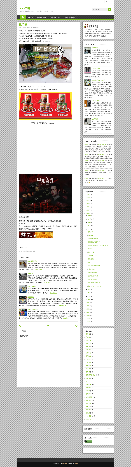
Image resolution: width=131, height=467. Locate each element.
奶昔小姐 (88, 343)
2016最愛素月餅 (32, 261)
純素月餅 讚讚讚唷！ (94, 266)
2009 (88, 318)
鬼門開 (23, 24)
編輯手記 (95, 119)
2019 (88, 207)
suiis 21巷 (25, 8)
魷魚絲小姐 (25, 251)
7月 (89, 289)
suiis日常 (88, 416)
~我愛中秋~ (31, 297)
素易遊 (88, 372)
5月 (89, 296)
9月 (89, 226)
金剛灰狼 (88, 356)
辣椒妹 (88, 391)
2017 (88, 210)
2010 (88, 315)
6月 (89, 293)
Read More (38, 270)
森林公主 (88, 384)
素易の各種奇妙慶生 (94, 283)
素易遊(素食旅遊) (56, 17)
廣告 (89, 262)
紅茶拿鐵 (88, 362)
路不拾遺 (30, 274)
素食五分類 (91, 252)
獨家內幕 (32, 251)
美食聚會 (88, 365)
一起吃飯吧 (91, 269)
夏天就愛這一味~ (93, 259)
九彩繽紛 (90, 235)
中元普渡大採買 (92, 255)
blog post (101, 160)
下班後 (88, 334)
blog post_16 (102, 178)
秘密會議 (95, 48)
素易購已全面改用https (94, 242)
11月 (89, 219)
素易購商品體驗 (90, 375)
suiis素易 (30, 17)
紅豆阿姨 (88, 359)
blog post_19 (102, 155)
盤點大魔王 (91, 232)
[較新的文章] (20, 325)
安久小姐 (88, 350)
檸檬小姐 (88, 410)
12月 (89, 216)
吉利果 (88, 346)
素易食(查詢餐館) (70, 17)
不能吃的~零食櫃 (93, 238)
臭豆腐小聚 (95, 100)
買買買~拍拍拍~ (92, 279)
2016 (88, 213)
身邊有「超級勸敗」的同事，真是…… (99, 245)
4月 (89, 300)
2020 (88, 204)
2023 (88, 194)
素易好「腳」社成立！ (94, 286)
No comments (34, 27)
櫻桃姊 (88, 413)
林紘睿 (86, 145)
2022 (88, 197)
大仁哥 (88, 337)
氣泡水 (88, 369)
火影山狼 (88, 340)
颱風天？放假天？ (33, 309)
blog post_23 (102, 145)
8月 (89, 229)
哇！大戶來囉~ (32, 286)
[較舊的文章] (76, 325)
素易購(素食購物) (42, 17)
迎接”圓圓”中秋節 (93, 276)
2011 (88, 312)
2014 (88, 303)
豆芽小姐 (88, 353)
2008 (88, 321)
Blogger (76, 463)
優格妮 (88, 406)
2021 (88, 201)
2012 (88, 309)
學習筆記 (88, 400)
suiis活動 (88, 419)
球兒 (87, 381)
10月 (89, 222)
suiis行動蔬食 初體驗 (98, 80)
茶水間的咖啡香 (92, 272)
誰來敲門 (88, 394)
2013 (88, 306)
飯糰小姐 (88, 387)
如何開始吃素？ (97, 68)
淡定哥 (88, 378)
